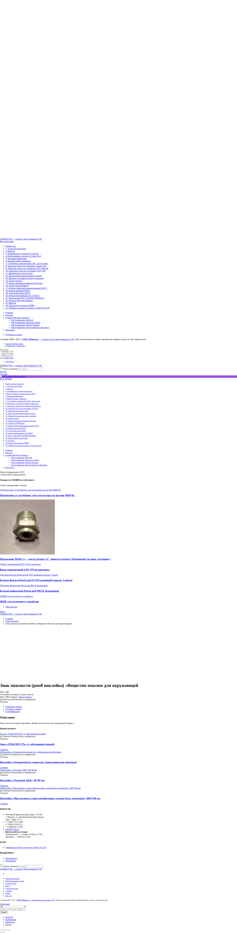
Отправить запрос (13, 334)
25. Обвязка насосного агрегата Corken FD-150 (27, 308)
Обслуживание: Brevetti (22, 320)
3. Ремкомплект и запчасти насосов (22, 253)
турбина (8, 891)
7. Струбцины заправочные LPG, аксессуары (26, 263)
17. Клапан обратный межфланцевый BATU (26, 288)
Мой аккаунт (9, 362)
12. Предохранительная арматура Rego (23, 276)
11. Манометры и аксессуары (19, 273)
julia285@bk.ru (9, 358)
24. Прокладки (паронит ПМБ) (19, 305)
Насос (7, 886)
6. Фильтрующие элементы (18, 261)
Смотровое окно (11, 888)
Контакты (10, 330)
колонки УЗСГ (11, 883)
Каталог (9, 315)
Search (4, 912)
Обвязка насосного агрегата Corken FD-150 (25, 847)
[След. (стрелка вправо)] (4, 932)
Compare (4, 749)
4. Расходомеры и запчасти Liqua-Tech (23, 256)
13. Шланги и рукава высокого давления (24, 278)
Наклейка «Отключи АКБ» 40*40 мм (22, 780)
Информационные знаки (14, 881)
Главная (9, 313)
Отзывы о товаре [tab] (13, 709)
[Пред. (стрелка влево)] (1, 932)
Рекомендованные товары (14, 344)
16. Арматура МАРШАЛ (17, 286)
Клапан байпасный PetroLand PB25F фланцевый (29, 590)
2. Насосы (10, 251)
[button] (17, 699)
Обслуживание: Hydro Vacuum (25, 325)
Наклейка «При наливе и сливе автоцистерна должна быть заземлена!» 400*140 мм (50, 798)
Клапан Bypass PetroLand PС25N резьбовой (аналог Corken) (36, 580)
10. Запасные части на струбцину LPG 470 (25, 271)
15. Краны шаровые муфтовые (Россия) (23, 283)
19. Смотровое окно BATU (18, 293)
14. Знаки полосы (13, 281)
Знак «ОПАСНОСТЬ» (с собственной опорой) (27, 744)
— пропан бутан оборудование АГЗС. (49, 339)
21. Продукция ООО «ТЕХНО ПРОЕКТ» (25, 298)
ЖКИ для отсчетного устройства (19, 601)
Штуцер (8, 896)
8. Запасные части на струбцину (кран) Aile (25, 266)
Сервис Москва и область (17, 317)
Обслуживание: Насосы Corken (25, 322)
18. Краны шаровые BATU (17, 291)
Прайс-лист (10, 246)
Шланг (8, 893)
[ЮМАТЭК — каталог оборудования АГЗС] (21, 239)
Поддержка (10, 861)
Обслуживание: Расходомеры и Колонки (30, 327)
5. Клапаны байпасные (16, 258)
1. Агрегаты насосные (15, 248)
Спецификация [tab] (12, 711)
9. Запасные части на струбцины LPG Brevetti (26, 268)
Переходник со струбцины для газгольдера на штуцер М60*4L (37, 495)
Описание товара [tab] (13, 706)
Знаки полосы (12, 621)
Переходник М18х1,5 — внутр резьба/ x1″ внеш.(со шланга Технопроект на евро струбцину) (55, 559)
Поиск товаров (10, 369)
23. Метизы (10, 303)
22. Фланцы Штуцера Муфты (19, 300)
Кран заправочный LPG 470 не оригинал (25, 569)
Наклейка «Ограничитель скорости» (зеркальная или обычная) (38, 762)
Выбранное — (21, 346)
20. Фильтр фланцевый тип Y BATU (22, 295)
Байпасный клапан (12, 879)
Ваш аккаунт (11, 858)
